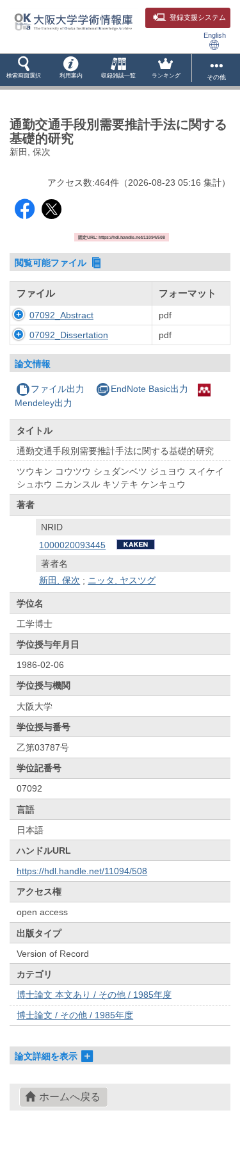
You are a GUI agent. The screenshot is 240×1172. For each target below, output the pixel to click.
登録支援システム (198, 17)
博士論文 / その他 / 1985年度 (75, 1015)
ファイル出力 (57, 389)
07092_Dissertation (68, 335)
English (215, 35)
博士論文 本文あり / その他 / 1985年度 (94, 994)
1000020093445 (72, 545)
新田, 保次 (59, 580)
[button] (23, 70)
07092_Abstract (61, 315)
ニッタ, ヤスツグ (122, 580)
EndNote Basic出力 (149, 389)
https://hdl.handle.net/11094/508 (82, 871)
